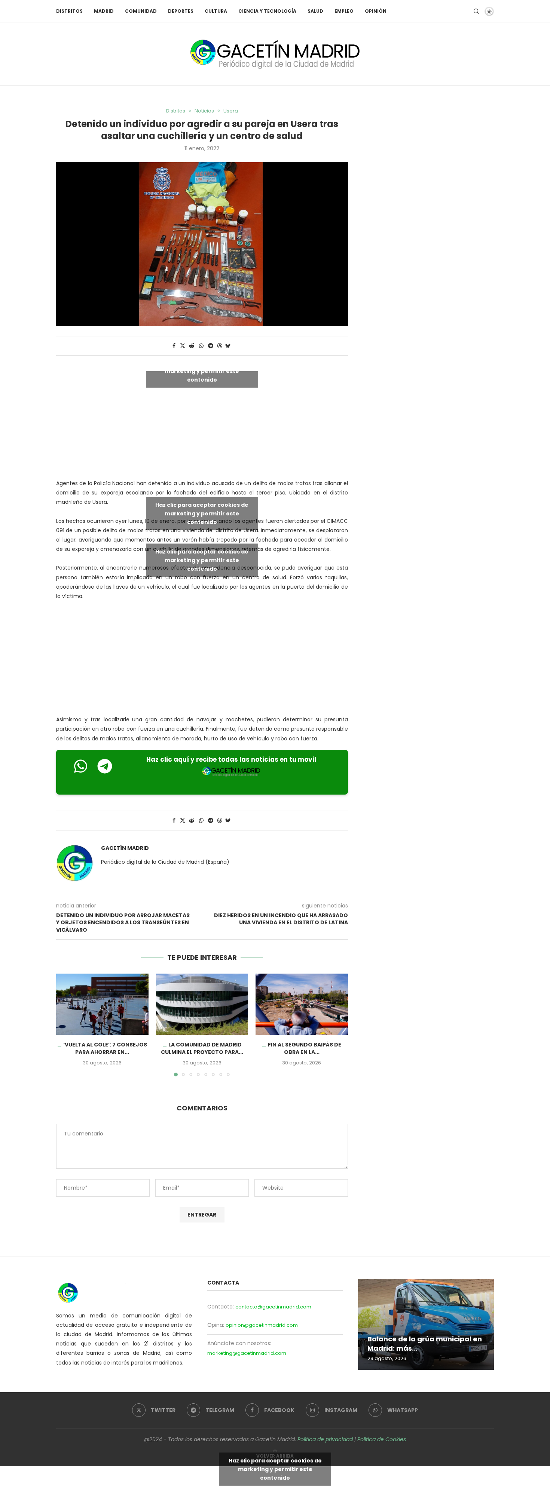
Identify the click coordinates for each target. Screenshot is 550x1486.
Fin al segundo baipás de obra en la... (304, 1048)
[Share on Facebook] (174, 346)
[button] (66, 1024)
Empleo (344, 11)
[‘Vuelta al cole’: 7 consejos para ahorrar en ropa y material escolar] (102, 1004)
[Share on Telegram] (210, 346)
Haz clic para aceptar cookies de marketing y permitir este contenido (201, 371)
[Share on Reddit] (191, 346)
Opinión (375, 11)
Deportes (180, 11)
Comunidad (141, 11)
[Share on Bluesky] (227, 346)
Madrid (104, 11)
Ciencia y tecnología (267, 11)
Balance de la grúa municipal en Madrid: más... (424, 1343)
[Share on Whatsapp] (201, 346)
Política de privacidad (325, 1439)
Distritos (69, 11)
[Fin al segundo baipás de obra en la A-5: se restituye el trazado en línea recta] (302, 1004)
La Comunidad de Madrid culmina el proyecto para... (202, 1048)
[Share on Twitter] (182, 346)
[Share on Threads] (219, 346)
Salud (315, 11)
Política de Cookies (381, 1439)
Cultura (216, 11)
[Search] (476, 11)
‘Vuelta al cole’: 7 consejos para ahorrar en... (105, 1048)
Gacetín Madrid (125, 848)
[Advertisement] (202, 659)
